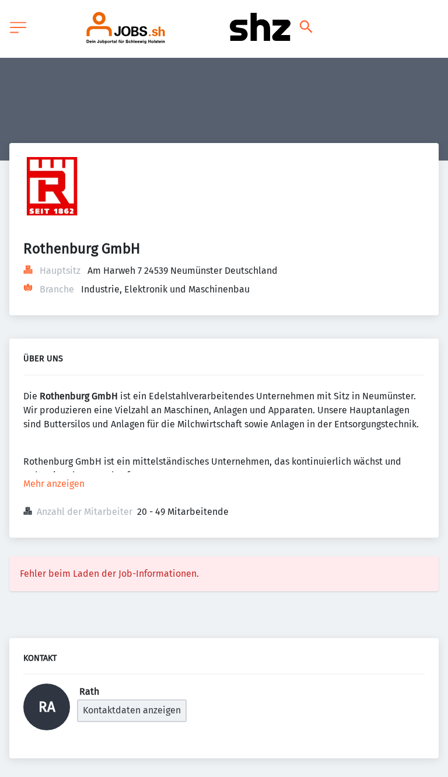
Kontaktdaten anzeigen (132, 710)
